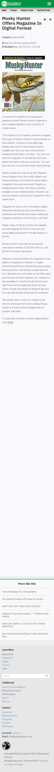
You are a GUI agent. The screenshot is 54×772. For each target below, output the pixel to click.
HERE (10, 322)
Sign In (5, 698)
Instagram (7, 719)
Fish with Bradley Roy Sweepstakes (19, 591)
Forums (14, 10)
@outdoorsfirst (9, 715)
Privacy (5, 665)
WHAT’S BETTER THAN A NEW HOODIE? (21, 606)
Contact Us (7, 658)
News (4, 10)
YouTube (6, 722)
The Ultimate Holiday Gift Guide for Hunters (22, 599)
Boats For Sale (27, 10)
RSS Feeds (7, 726)
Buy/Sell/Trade (43, 10)
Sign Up (5, 701)
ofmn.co (17, 733)
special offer (18, 37)
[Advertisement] (27, 458)
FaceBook (7, 712)
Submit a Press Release (13, 687)
